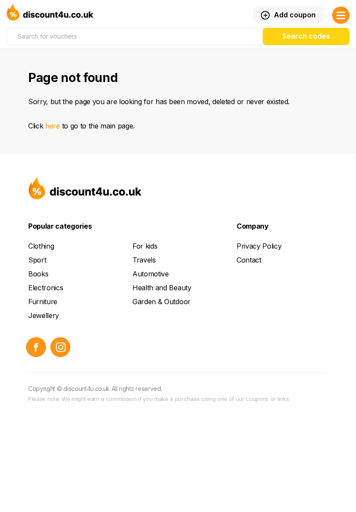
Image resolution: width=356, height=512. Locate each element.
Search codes (306, 36)
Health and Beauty (161, 287)
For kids (144, 246)
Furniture (42, 301)
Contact (249, 260)
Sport (37, 260)
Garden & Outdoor (161, 301)
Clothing (41, 246)
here (52, 125)
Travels (144, 260)
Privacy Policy (259, 246)
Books (38, 273)
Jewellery (43, 315)
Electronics (45, 287)
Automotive (150, 273)
